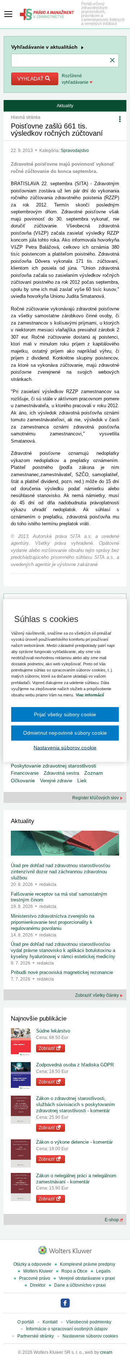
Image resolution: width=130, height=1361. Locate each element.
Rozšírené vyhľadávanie (76, 79)
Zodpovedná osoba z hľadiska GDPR (75, 1065)
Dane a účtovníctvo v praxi (80, 1285)
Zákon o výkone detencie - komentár (74, 1142)
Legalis (103, 1271)
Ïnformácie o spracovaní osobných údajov (67, 1328)
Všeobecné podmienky (88, 1322)
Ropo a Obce (74, 1271)
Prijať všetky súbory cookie (65, 714)
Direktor (38, 1285)
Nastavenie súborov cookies (90, 1336)
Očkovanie (23, 780)
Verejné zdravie (56, 780)
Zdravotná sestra (61, 773)
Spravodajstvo (75, 150)
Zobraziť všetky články (97, 995)
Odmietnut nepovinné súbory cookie (65, 733)
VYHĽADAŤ (31, 79)
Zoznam (93, 773)
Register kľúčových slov (96, 797)
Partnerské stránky (35, 1336)
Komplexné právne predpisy (87, 1264)
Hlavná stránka (25, 117)
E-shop (112, 1219)
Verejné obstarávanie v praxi (87, 1278)
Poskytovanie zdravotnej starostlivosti (53, 766)
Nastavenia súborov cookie (65, 747)
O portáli (25, 1322)
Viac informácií (90, 694)
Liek (82, 780)
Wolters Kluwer (38, 1271)
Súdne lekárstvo (53, 1031)
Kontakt (50, 1322)
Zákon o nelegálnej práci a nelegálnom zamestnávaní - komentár (76, 1178)
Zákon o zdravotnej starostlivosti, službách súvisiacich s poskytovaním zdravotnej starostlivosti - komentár (75, 1104)
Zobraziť (47, 1048)
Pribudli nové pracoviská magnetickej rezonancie (62, 972)
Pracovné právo (34, 1278)
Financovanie (25, 773)
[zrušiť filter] (112, 60)
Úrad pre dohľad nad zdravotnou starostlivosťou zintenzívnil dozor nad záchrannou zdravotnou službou (60, 871)
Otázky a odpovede (32, 1264)
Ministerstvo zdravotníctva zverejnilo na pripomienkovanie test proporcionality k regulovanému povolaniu (52, 922)
